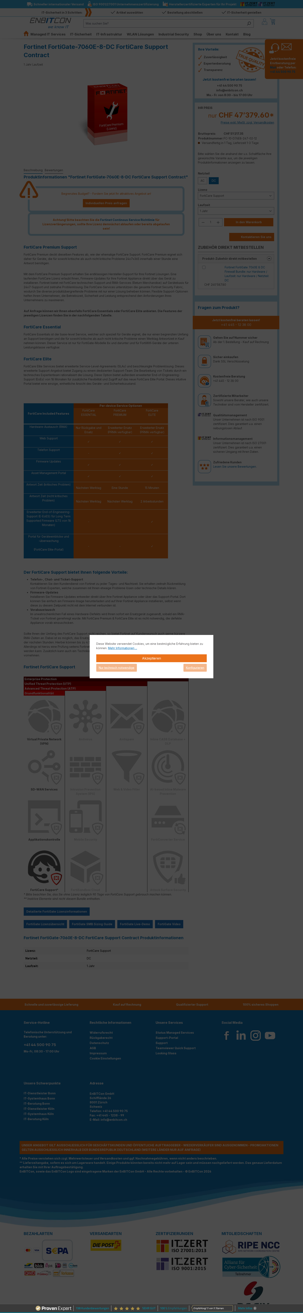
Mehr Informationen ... (122, 648)
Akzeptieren (151, 658)
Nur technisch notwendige (116, 667)
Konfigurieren (195, 667)
